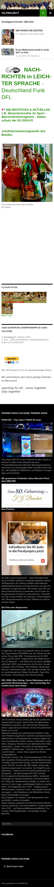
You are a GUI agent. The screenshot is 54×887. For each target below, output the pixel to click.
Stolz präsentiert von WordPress (15, 883)
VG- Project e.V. (33, 56)
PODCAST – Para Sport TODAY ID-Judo (21, 420)
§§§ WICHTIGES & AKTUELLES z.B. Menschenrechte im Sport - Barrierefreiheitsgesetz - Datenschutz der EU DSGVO (26, 115)
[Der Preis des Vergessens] (27, 629)
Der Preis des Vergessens (14, 607)
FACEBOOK (7, 834)
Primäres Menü (50, 13)
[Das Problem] (27, 543)
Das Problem (8, 509)
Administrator (38, 34)
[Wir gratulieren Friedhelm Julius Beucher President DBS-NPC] (27, 495)
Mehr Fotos (7, 315)
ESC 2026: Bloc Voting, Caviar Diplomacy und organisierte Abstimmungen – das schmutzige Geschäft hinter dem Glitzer (26, 683)
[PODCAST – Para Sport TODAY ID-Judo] (27, 439)
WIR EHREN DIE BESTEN (29, 30)
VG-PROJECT (10, 12)
